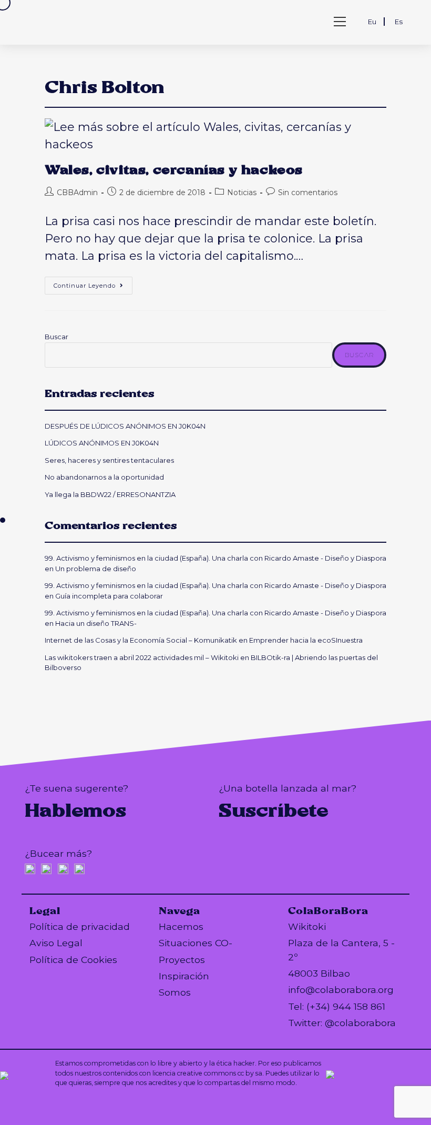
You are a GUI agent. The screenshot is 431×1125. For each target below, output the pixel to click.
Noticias (241, 192)
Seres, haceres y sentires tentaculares (109, 460)
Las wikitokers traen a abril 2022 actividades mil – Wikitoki (142, 657)
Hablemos (75, 810)
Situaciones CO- (195, 942)
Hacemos (181, 926)
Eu (372, 21)
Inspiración (184, 975)
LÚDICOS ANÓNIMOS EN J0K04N (102, 443)
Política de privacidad (79, 926)
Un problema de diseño (95, 568)
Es (399, 21)
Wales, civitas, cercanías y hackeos (174, 170)
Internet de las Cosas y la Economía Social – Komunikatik (141, 640)
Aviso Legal (56, 942)
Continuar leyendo (93, 288)
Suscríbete (274, 810)
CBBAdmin (77, 192)
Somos (175, 992)
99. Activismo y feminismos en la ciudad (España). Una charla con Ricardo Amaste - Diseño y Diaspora (215, 558)
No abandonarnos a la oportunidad (104, 477)
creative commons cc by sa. (220, 1073)
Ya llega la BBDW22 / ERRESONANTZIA (112, 494)
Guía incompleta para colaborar (109, 596)
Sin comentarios (307, 192)
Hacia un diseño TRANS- (96, 623)
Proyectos (182, 959)
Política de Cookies (73, 959)
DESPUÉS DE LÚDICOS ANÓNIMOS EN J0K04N (125, 426)
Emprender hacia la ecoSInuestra (306, 640)
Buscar (56, 336)
